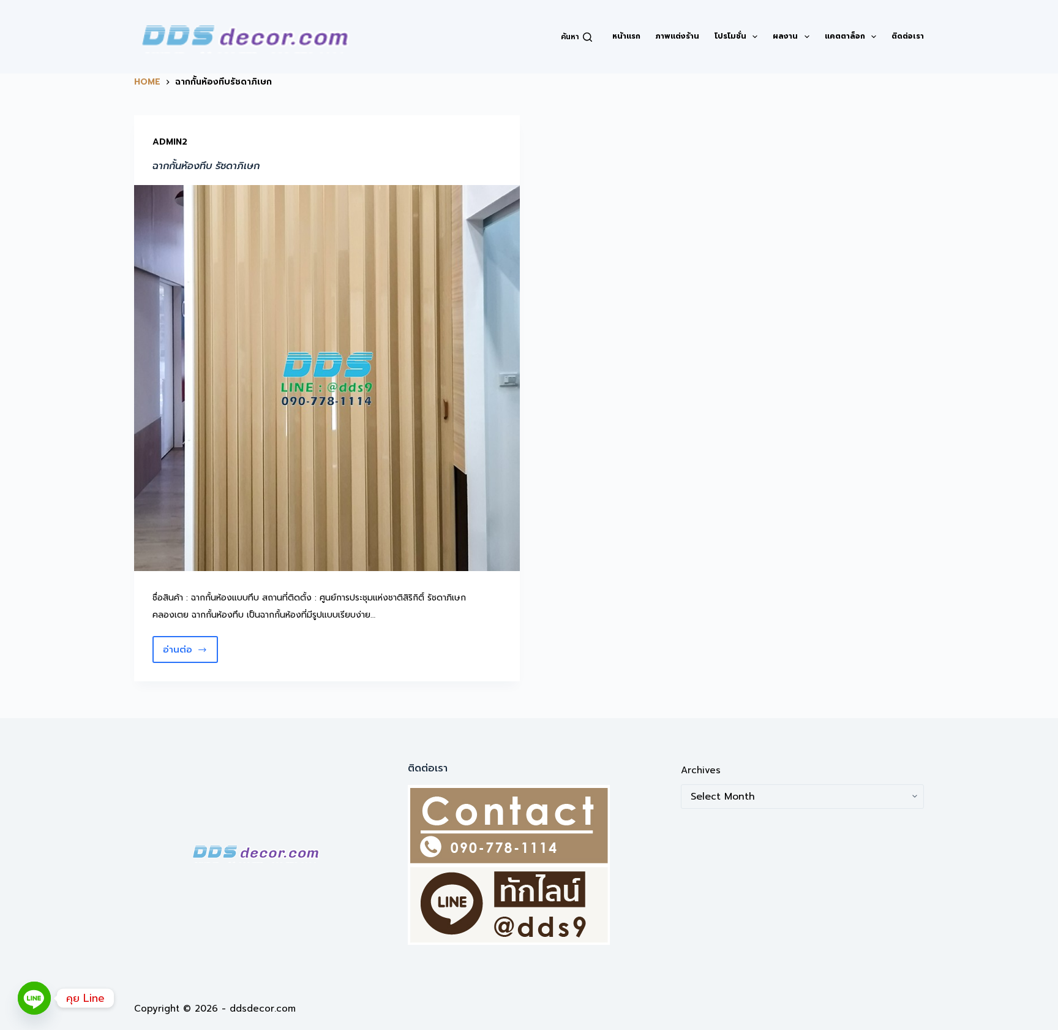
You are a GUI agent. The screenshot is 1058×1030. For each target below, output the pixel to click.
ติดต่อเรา (907, 36)
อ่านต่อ (190, 653)
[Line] (34, 998)
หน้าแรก (626, 36)
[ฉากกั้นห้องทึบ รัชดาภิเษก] (327, 378)
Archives (701, 770)
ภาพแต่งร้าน (677, 36)
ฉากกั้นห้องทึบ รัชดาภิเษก (206, 166)
